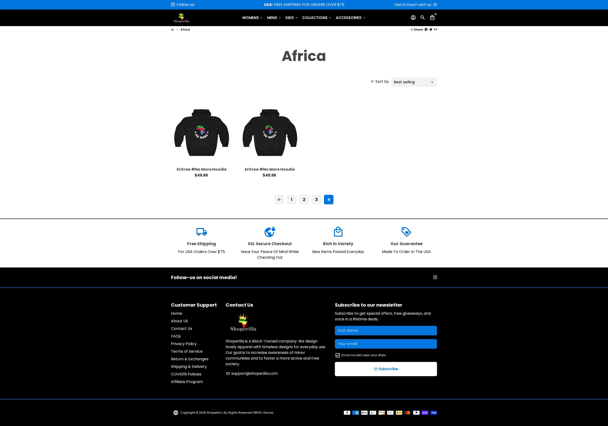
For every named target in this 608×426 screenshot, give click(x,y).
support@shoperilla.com (252, 373)
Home (176, 313)
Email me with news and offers (364, 355)
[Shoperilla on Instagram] (173, 4)
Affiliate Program (187, 381)
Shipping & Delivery (189, 366)
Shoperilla (214, 413)
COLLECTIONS (317, 17)
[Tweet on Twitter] (430, 30)
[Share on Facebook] (426, 30)
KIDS (291, 17)
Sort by (380, 81)
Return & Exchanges (190, 359)
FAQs (176, 336)
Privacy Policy (184, 343)
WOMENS (252, 17)
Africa (185, 30)
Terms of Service (187, 351)
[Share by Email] (435, 30)
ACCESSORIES (351, 17)
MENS (274, 17)
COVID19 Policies (186, 374)
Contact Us (181, 328)
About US (179, 321)
